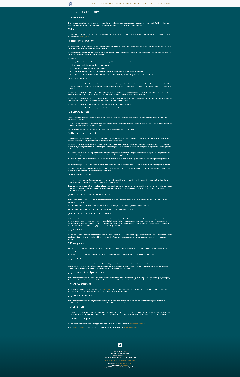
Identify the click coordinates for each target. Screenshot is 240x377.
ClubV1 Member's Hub (163, 4)
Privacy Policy (108, 360)
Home (94, 4)
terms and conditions (80, 327)
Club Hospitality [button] (132, 4)
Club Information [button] (105, 4)
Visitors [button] (119, 4)
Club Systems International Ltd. (123, 363)
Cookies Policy (131, 360)
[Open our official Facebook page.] (120, 345)
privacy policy (84, 37)
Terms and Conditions (120, 360)
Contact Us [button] (147, 4)
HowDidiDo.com (123, 365)
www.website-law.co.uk (137, 324)
